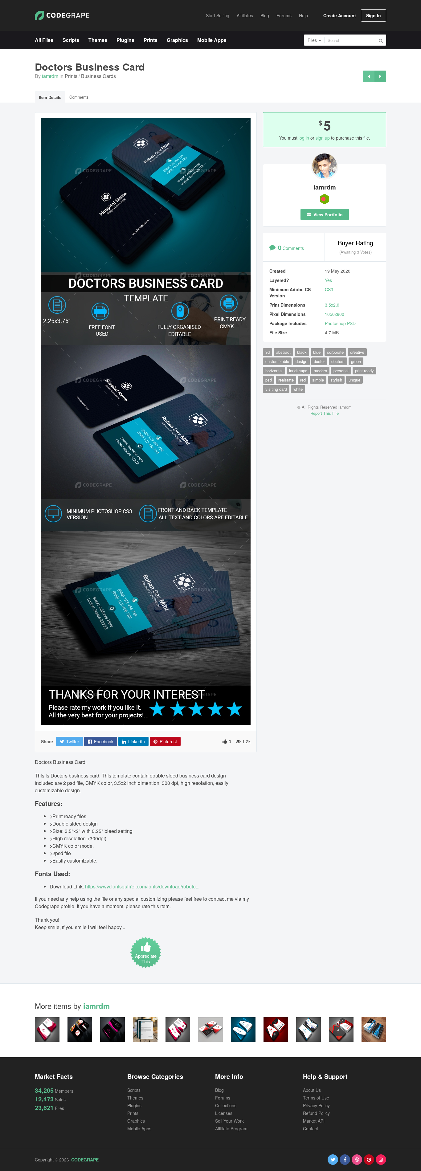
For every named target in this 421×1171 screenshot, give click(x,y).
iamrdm (50, 76)
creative (357, 352)
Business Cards (98, 76)
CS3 (329, 289)
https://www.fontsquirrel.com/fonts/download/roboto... (142, 886)
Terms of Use (316, 1098)
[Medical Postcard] (380, 76)
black (302, 352)
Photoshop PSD (340, 323)
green (356, 361)
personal (341, 370)
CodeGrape (85, 1160)
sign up (323, 138)
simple (318, 380)
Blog (219, 1090)
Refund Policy (316, 1113)
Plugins (134, 1105)
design (301, 361)
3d (267, 352)
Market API (314, 1121)
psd (268, 380)
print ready (364, 370)
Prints (71, 76)
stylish (336, 380)
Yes (328, 280)
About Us (312, 1090)
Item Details (50, 97)
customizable (277, 361)
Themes (135, 1098)
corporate (335, 352)
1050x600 (334, 314)
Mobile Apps (139, 1128)
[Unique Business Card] (368, 76)
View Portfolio (327, 214)
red (303, 380)
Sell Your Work (229, 1121)
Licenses (223, 1113)
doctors (338, 361)
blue (317, 352)
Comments (79, 97)
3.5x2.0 (332, 305)
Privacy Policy (316, 1105)
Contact (310, 1128)
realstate (286, 380)
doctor (319, 361)
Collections (225, 1105)
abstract (283, 352)
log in (304, 138)
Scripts (134, 1090)
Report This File (324, 413)
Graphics (136, 1121)
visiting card (276, 389)
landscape (298, 370)
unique (354, 380)
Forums (222, 1098)
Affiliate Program (231, 1128)
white (298, 389)
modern (320, 370)
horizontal (274, 370)
